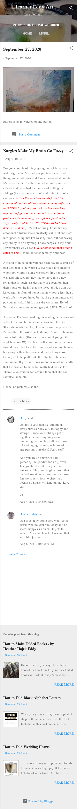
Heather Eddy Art (33, 7)
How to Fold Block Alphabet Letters (32, 697)
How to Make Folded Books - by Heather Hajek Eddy (28, 646)
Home (27, 33)
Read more (64, 684)
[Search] (71, 8)
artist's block (21, 401)
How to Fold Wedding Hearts (26, 746)
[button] (71, 49)
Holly (23, 418)
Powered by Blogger (41, 801)
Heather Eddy (28, 514)
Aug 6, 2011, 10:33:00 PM (37, 544)
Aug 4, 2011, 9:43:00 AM (36, 501)
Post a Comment (17, 554)
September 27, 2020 (22, 49)
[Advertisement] (38, 589)
